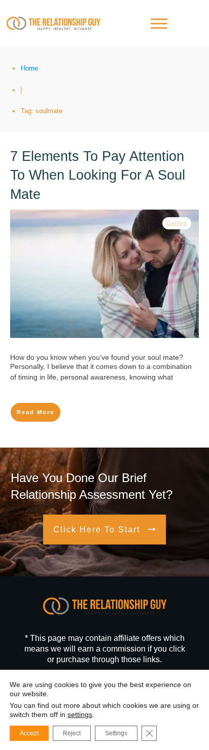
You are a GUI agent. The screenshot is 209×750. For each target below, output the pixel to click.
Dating (176, 223)
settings (79, 714)
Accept (29, 733)
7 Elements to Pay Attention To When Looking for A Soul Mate (97, 175)
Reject (72, 733)
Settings (116, 733)
